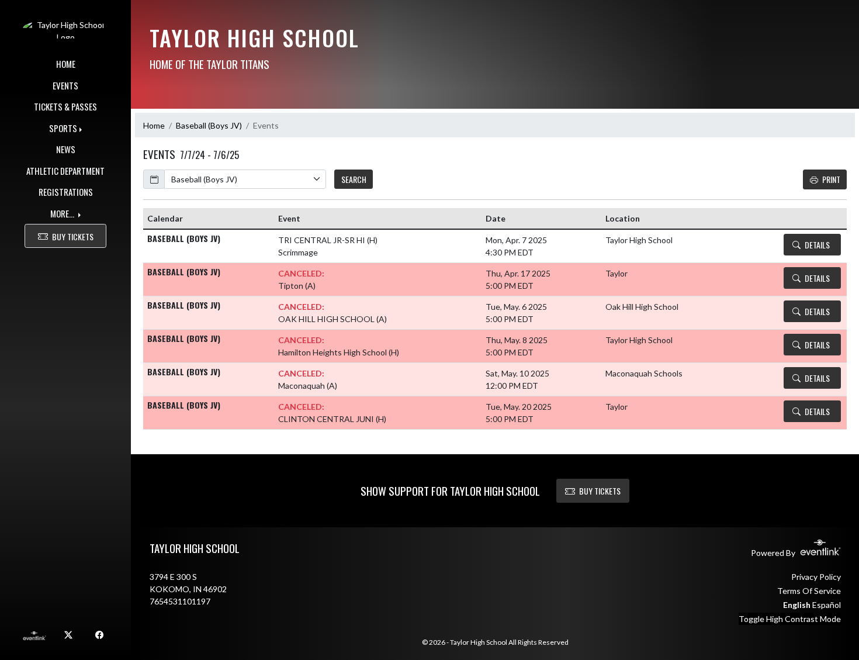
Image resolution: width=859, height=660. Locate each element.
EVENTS (65, 85)
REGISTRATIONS (66, 191)
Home (154, 125)
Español (826, 605)
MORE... (63, 213)
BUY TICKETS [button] (72, 236)
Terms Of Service (809, 591)
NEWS (65, 149)
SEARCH (353, 179)
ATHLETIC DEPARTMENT (65, 170)
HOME (65, 63)
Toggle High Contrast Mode (790, 619)
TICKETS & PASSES (65, 106)
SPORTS (63, 128)
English (796, 605)
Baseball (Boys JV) (209, 125)
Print (831, 179)
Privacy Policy (816, 577)
